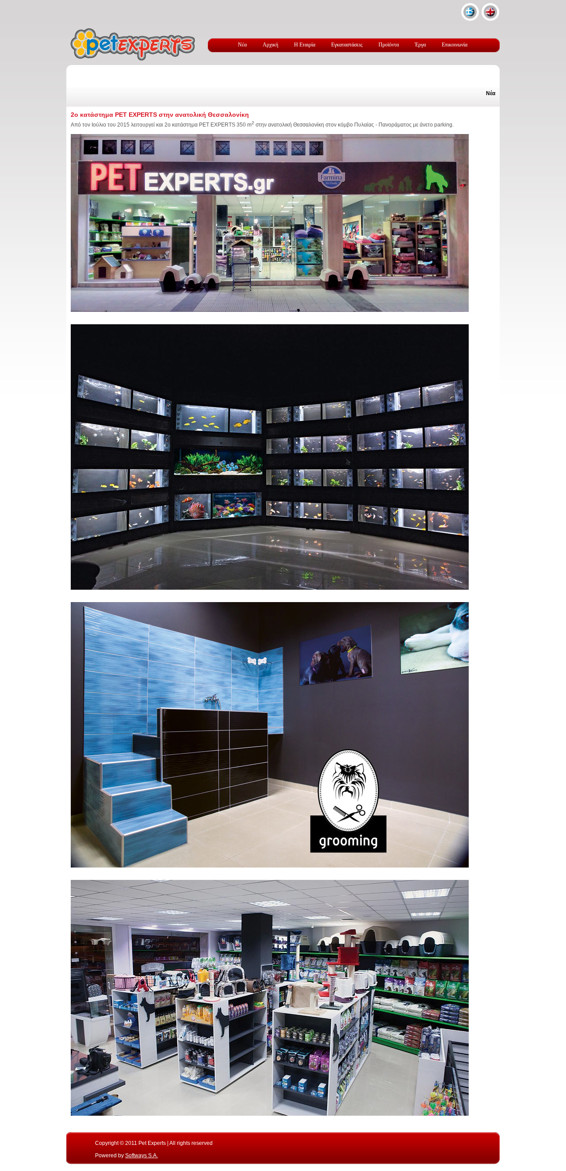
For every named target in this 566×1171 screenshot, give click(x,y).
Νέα (242, 45)
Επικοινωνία (454, 45)
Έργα (420, 45)
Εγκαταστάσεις (347, 45)
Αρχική (270, 45)
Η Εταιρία (304, 45)
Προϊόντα (389, 45)
